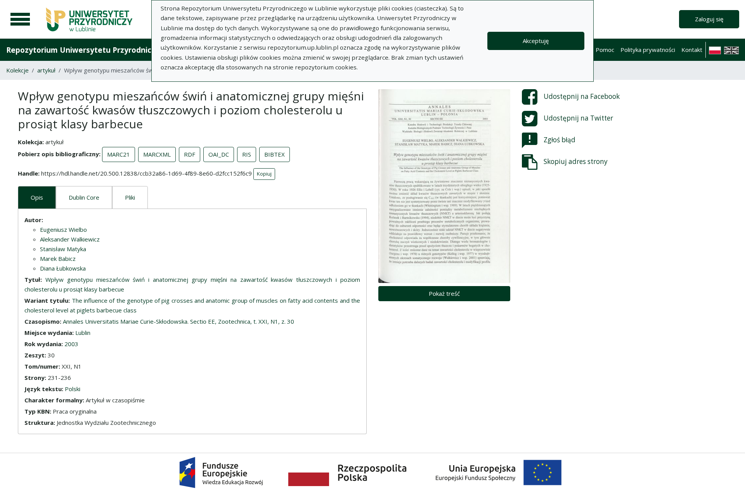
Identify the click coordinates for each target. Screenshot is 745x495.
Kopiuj (264, 173)
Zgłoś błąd (559, 139)
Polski (72, 389)
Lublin (82, 332)
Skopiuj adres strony (576, 161)
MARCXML (157, 154)
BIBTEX (274, 154)
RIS (246, 154)
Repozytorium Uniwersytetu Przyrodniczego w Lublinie (107, 50)
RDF (189, 154)
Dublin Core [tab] (84, 197)
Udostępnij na (582, 96)
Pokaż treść (444, 293)
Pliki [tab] (130, 197)
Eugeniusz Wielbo (63, 229)
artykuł (46, 70)
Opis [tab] (37, 197)
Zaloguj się (709, 19)
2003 (71, 344)
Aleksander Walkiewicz (70, 239)
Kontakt (691, 49)
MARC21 (118, 154)
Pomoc (605, 49)
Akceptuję (536, 41)
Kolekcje (17, 70)
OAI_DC (218, 154)
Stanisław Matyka (63, 249)
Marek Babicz (58, 258)
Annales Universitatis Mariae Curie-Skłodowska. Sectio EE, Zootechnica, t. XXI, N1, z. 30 (178, 321)
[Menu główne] (20, 19)
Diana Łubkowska (63, 268)
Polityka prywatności (647, 49)
